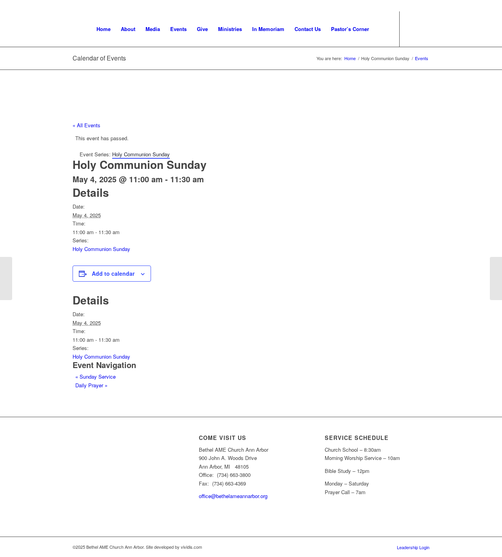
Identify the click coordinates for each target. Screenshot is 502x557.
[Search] (381, 29)
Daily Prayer (91, 385)
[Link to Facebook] (423, 29)
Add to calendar (113, 273)
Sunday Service (95, 376)
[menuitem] (103, 29)
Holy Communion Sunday (101, 249)
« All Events (86, 125)
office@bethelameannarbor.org (233, 496)
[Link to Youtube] (412, 29)
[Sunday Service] (6, 278)
